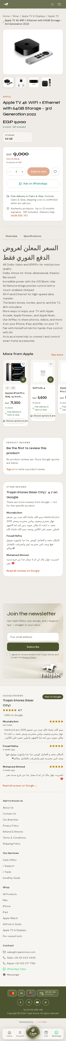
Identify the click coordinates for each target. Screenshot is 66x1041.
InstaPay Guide (11, 877)
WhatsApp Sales (16, 969)
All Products (10, 894)
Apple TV (53, 16)
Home (6, 16)
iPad (5, 912)
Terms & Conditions (14, 837)
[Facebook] (20, 1002)
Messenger (13, 974)
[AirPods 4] (42, 371)
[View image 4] (46, 82)
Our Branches (10, 819)
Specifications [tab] (32, 236)
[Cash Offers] (33, 1032)
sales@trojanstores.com (21, 952)
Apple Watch (10, 918)
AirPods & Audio (12, 924)
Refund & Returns (13, 831)
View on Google (53, 696)
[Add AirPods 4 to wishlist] (51, 364)
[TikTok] (46, 1002)
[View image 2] (21, 82)
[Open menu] (59, 4)
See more (57, 354)
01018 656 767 (19, 215)
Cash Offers (10, 859)
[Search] (52, 4)
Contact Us (9, 813)
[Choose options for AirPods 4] (50, 379)
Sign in (11, 469)
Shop (16, 16)
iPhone (7, 906)
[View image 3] (33, 82)
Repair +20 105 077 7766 (21, 963)
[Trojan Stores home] (6, 4)
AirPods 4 (39, 387)
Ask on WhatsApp (35, 183)
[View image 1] (8, 82)
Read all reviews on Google (23, 570)
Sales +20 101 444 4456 (21, 957)
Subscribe (33, 646)
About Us (8, 807)
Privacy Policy (29, 657)
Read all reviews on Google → (20, 785)
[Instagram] (29, 1002)
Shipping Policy (11, 843)
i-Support (8, 865)
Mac (5, 900)
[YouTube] (37, 1002)
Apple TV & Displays (33, 16)
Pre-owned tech (12, 936)
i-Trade (7, 871)
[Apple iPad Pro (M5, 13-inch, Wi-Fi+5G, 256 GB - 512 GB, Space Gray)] (15, 371)
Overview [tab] (11, 236)
